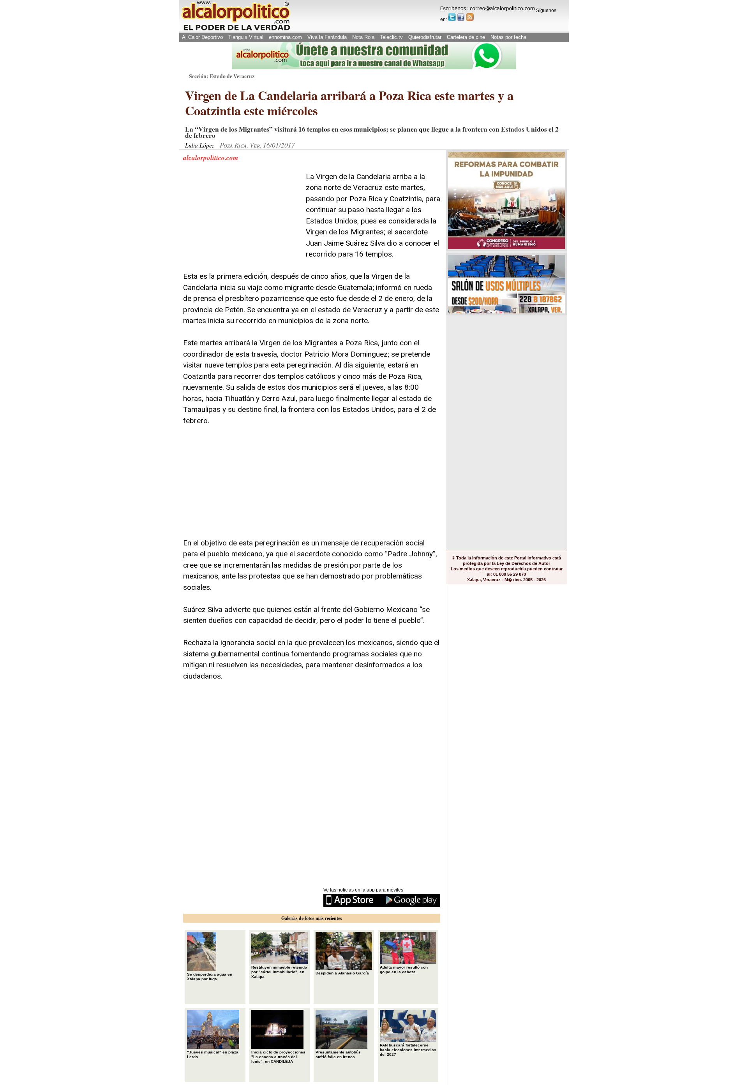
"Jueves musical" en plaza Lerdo (212, 1054)
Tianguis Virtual (245, 37)
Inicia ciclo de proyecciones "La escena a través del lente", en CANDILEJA (278, 1057)
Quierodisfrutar (424, 37)
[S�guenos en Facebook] (460, 17)
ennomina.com (285, 37)
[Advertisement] (241, 220)
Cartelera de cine (466, 37)
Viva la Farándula (327, 37)
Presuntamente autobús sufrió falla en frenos (338, 1054)
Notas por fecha (508, 37)
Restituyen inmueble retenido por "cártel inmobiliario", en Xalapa (279, 972)
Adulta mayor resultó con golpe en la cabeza (404, 969)
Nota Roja (363, 37)
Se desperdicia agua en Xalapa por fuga (209, 976)
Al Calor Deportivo (202, 37)
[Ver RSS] (470, 17)
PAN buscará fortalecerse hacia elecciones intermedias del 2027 (408, 1050)
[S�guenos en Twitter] (452, 17)
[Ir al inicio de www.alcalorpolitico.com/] (235, 30)
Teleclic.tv (391, 37)
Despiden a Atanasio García (342, 973)
